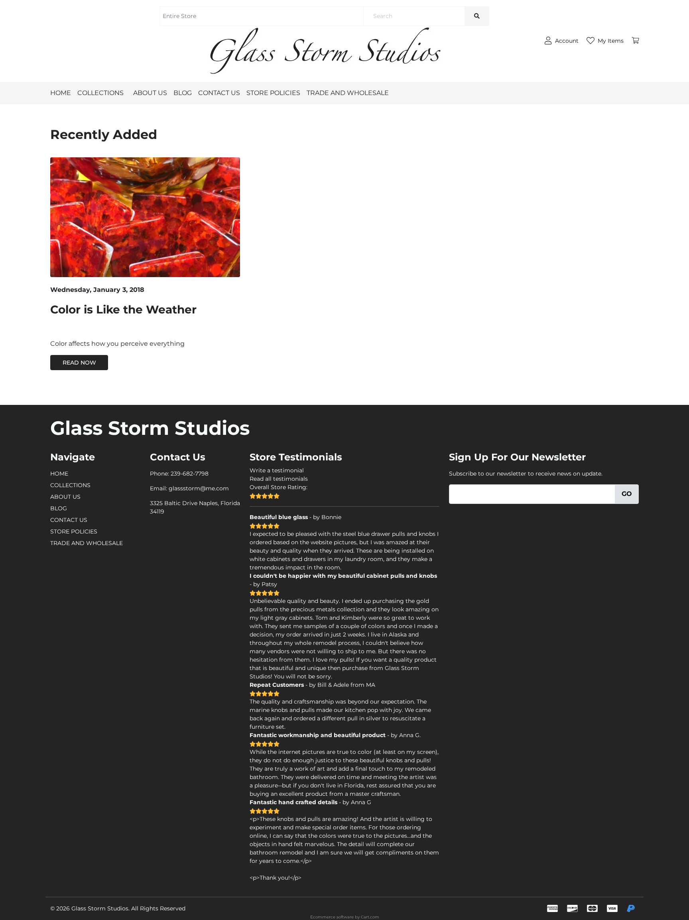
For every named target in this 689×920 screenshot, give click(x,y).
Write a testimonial (277, 470)
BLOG (182, 93)
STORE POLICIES (273, 93)
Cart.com (370, 917)
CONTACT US (219, 93)
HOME (60, 93)
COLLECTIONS (100, 93)
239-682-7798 (190, 473)
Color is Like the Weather (123, 309)
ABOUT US (150, 93)
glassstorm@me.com (199, 488)
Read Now (79, 362)
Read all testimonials (279, 478)
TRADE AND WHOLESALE (348, 93)
